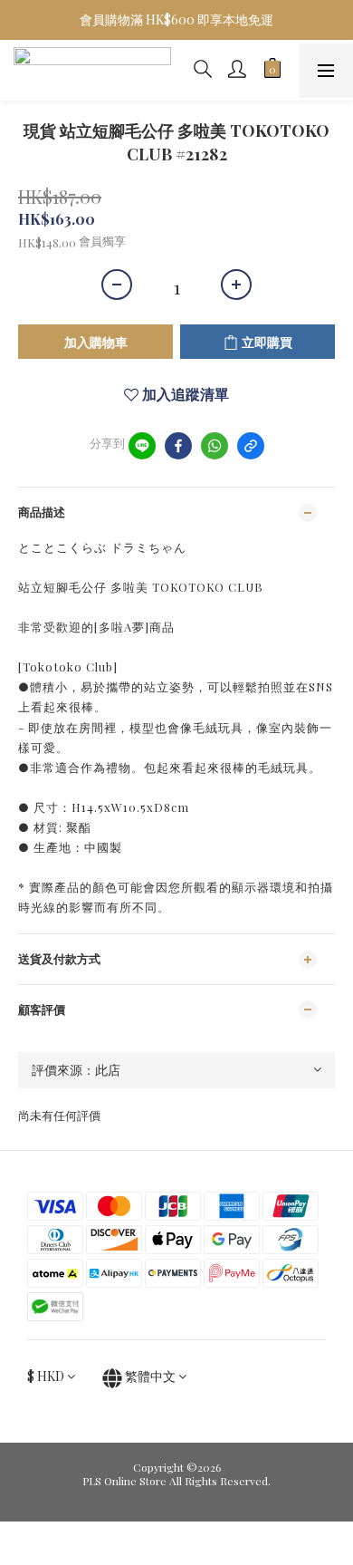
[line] (142, 445)
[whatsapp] (214, 445)
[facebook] (178, 445)
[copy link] (250, 445)
